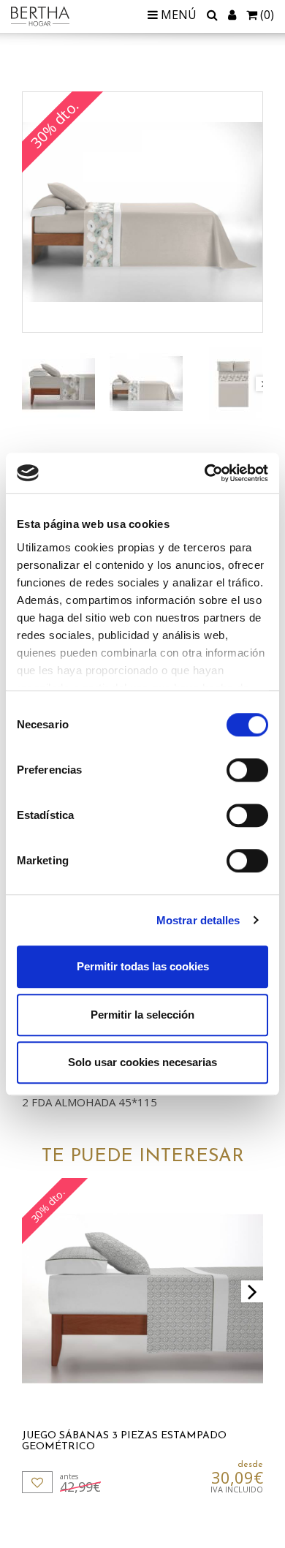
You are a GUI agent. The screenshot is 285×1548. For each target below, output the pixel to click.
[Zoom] (142, 212)
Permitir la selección (142, 1014)
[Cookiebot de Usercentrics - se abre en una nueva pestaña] (205, 473)
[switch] (247, 770)
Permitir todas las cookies (143, 966)
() (267, 15)
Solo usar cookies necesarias (142, 1062)
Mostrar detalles (198, 920)
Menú (177, 15)
